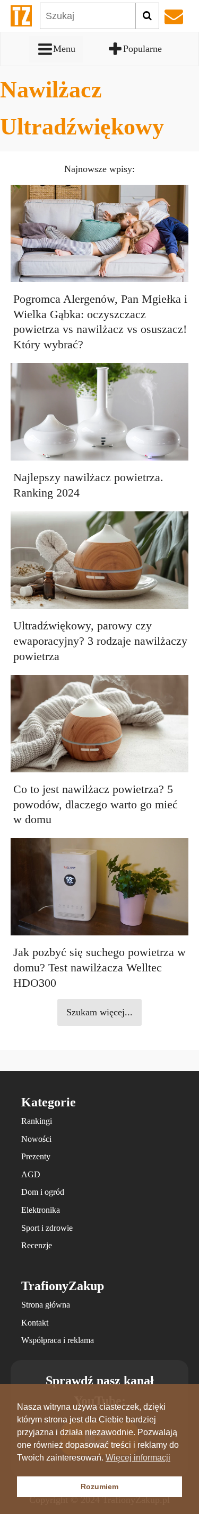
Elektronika (40, 1209)
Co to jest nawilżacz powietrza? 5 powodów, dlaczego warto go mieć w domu (95, 804)
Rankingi (36, 1120)
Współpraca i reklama (57, 1340)
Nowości (36, 1138)
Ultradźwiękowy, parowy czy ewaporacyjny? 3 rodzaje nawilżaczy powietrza (100, 641)
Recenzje (36, 1245)
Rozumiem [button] (99, 1486)
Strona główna (45, 1304)
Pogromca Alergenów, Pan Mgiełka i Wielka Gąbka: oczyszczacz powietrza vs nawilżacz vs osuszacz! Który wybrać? (100, 321)
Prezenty (35, 1156)
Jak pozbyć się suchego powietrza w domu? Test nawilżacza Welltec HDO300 (99, 967)
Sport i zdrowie (47, 1227)
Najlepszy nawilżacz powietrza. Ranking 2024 (88, 485)
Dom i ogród (42, 1191)
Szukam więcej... (99, 1012)
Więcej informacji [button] (138, 1457)
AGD (30, 1174)
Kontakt (34, 1322)
